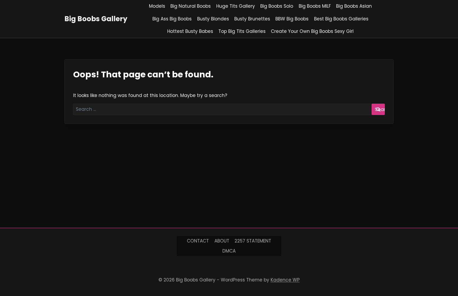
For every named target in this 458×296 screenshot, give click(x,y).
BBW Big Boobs (292, 19)
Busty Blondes (213, 19)
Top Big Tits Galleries (242, 31)
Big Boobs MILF (315, 6)
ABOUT (221, 241)
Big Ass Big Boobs (172, 19)
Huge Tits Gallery (235, 6)
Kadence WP (285, 280)
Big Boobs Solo (276, 6)
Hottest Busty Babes (190, 31)
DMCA (229, 251)
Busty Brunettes (252, 19)
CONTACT (198, 241)
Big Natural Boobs (190, 6)
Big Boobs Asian (354, 6)
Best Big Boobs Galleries (341, 19)
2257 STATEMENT (253, 241)
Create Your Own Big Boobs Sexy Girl (312, 31)
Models (157, 6)
